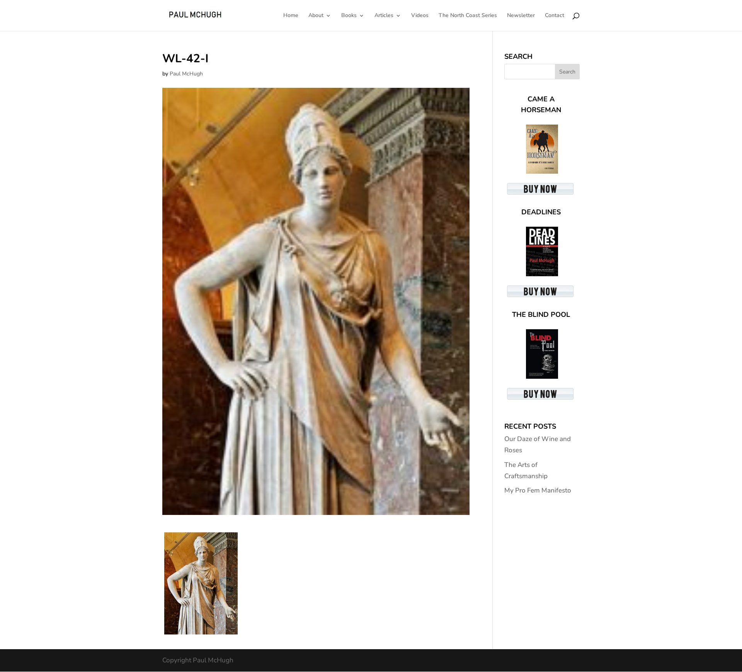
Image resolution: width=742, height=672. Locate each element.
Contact (554, 16)
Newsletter (521, 16)
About (315, 16)
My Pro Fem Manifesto (537, 490)
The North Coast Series (468, 16)
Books (349, 16)
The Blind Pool (541, 314)
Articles (383, 16)
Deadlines (541, 212)
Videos (420, 16)
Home (290, 16)
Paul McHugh (186, 73)
